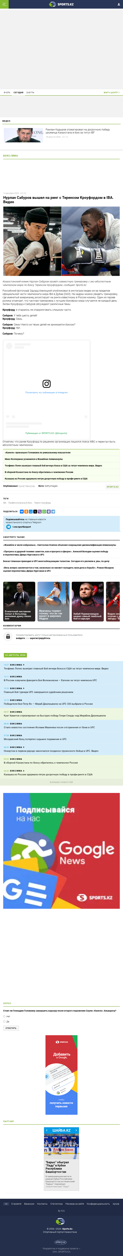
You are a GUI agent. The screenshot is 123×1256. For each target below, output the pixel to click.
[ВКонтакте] (21, 512)
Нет (8, 1016)
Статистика (56, 1204)
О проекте (16, 1204)
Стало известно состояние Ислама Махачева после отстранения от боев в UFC (49, 727)
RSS (63, 1211)
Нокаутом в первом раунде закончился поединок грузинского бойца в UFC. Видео (51, 751)
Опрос (7, 1003)
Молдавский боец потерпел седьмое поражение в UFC (35, 739)
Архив (116, 1204)
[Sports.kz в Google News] (61, 908)
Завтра (30, 92)
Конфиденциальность (98, 1204)
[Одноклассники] (25, 512)
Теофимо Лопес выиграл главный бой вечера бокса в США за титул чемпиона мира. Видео (53, 465)
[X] (34, 512)
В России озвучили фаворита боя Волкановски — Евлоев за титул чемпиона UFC (50, 680)
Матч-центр (111, 92)
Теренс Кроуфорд (42, 503)
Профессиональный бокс (20, 503)
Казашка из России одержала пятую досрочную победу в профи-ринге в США (46, 478)
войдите (20, 638)
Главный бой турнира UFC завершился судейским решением (38, 692)
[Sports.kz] (61, 4)
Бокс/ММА (10, 155)
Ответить (11, 1028)
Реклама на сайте (75, 1204)
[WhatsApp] (43, 512)
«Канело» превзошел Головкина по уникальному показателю (37, 452)
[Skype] (48, 512)
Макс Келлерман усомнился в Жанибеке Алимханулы (34, 459)
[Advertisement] (61, 49)
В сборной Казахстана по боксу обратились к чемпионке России (39, 472)
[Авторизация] (120, 3)
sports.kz (113, 487)
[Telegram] (52, 512)
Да (7, 1021)
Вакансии (29, 1204)
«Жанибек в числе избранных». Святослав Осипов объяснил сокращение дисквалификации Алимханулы (59, 545)
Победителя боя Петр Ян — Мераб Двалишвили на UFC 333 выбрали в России (48, 703)
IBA (4, 503)
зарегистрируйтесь (40, 638)
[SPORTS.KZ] (61, 1075)
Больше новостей (61, 782)
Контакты (42, 1204)
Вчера (7, 92)
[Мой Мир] (30, 512)
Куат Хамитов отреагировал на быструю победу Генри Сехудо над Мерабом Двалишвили (55, 715)
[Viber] (39, 512)
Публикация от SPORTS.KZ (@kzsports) (46, 433)
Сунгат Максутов (27, 486)
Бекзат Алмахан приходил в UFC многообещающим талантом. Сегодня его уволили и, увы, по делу (56, 561)
